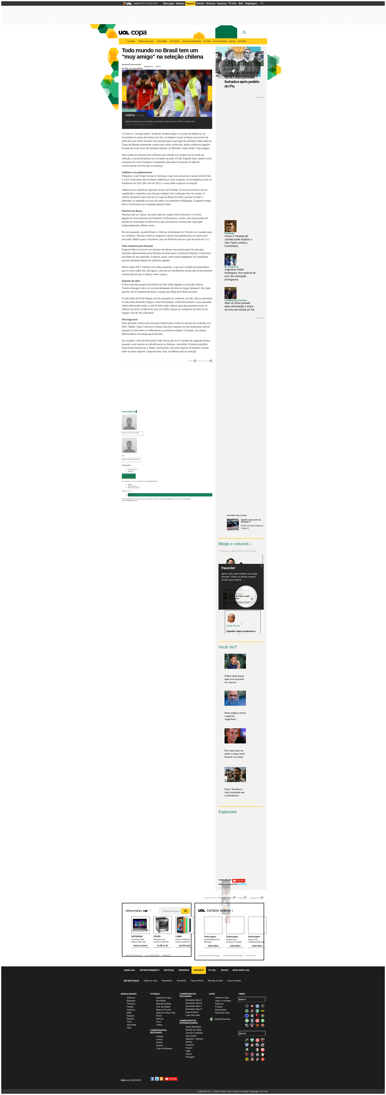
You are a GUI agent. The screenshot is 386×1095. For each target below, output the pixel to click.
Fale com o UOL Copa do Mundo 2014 (219, 898)
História (242, 41)
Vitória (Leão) (262, 1025)
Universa (210, 3)
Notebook (166, 955)
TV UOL (232, 3)
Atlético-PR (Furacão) (252, 1006)
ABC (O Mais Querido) (246, 1040)
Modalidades (128, 994)
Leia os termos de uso (129, 500)
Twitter (130, 471)
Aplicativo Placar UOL (166, 1013)
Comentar (129, 476)
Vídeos (159, 1025)
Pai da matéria (220, 41)
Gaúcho (159, 1045)
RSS (161, 1079)
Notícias (180, 3)
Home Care (251, 955)
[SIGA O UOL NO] (238, 882)
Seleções (162, 41)
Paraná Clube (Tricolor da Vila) (252, 1054)
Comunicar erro (203, 361)
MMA (129, 1013)
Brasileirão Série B (194, 1003)
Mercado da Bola (215, 981)
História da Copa (222, 1013)
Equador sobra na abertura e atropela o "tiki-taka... (241, 633)
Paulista (159, 1036)
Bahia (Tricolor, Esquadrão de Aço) (257, 1006)
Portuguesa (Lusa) (262, 1054)
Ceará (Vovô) (262, 1045)
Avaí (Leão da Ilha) (246, 1045)
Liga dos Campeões (194, 1033)
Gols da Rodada (163, 1007)
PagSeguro (251, 3)
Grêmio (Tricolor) (252, 1020)
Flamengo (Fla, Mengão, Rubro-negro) (257, 1015)
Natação (130, 1016)
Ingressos (219, 1004)
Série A (242, 999)
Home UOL (129, 970)
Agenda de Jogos (163, 998)
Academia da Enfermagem (209, 955)
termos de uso (152, 481)
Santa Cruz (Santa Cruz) (252, 1059)
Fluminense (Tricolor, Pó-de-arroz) (262, 1015)
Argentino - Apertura (194, 1039)
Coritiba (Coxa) (257, 1010)
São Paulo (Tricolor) (252, 1025)
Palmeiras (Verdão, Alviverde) (262, 1020)
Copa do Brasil (197, 981)
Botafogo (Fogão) (262, 1006)
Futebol (130, 1007)
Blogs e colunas (233, 543)
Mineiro (159, 1042)
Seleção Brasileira (222, 1019)
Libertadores (167, 981)
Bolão (232, 41)
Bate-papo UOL (241, 970)
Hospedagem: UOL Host (258, 1091)
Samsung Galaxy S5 (133, 955)
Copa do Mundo (234, 981)
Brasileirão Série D (194, 1009)
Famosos (222, 3)
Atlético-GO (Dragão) (262, 1040)
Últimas (131, 41)
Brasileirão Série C (194, 1006)
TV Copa (207, 41)
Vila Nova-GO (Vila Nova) (262, 1059)
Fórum (159, 1016)
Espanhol (190, 1045)
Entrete (200, 3)
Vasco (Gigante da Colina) (257, 1059)
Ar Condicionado (152, 955)
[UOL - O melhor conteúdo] (126, 4)
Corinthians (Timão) (252, 1010)
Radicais (130, 1019)
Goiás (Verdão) (246, 1020)
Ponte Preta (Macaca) (257, 1054)
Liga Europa (191, 1036)
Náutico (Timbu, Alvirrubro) (262, 1049)
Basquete (131, 1001)
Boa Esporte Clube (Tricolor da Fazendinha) (252, 1045)
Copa (138, 32)
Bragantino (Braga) (257, 1045)
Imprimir (190, 361)
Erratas (241, 898)
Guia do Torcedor (192, 41)
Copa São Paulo (193, 1015)
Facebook (131, 469)
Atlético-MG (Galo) (246, 1006)
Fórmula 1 (131, 1004)
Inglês (188, 1051)
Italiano (189, 1054)
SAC (156, 3)
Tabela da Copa (146, 41)
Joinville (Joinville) (257, 1049)
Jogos (224, 970)
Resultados (161, 1001)
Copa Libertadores (193, 1027)
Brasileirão (181, 981)
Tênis (129, 1022)
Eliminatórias (220, 1010)
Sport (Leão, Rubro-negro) (257, 1025)
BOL (241, 3)
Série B (242, 1033)
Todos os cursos (254, 909)
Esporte (190, 3)
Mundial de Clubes (194, 1030)
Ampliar (202, 73)
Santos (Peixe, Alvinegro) (246, 1025)
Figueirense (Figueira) (252, 1015)
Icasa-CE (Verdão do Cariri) (252, 1049)
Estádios (174, 41)
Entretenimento (149, 970)
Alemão (189, 1042)
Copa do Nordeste (164, 1048)
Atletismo (131, 998)
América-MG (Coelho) (252, 1040)
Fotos (158, 1022)
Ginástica (131, 1010)
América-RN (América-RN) (257, 1040)
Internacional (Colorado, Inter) (257, 1020)
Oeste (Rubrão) (246, 1054)
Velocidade (131, 1025)
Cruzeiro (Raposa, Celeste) (246, 1015)
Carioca (159, 1039)
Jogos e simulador (223, 1001)
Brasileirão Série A (194, 1000)
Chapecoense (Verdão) (246, 1010)
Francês (189, 1048)
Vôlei (129, 1028)
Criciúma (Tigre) (262, 1010)
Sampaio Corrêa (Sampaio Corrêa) (246, 1059)
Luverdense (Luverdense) (246, 1049)
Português (190, 1057)
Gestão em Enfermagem (233, 955)
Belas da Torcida (163, 1010)
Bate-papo (168, 3)
